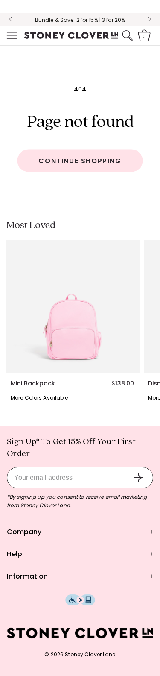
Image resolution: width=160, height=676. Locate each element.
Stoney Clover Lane (90, 654)
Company (24, 532)
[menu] (11, 35)
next (149, 19)
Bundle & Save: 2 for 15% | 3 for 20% (80, 20)
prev (10, 19)
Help (14, 554)
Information (27, 576)
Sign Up (138, 477)
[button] (11, 35)
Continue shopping (79, 161)
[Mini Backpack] (73, 306)
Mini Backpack (33, 383)
